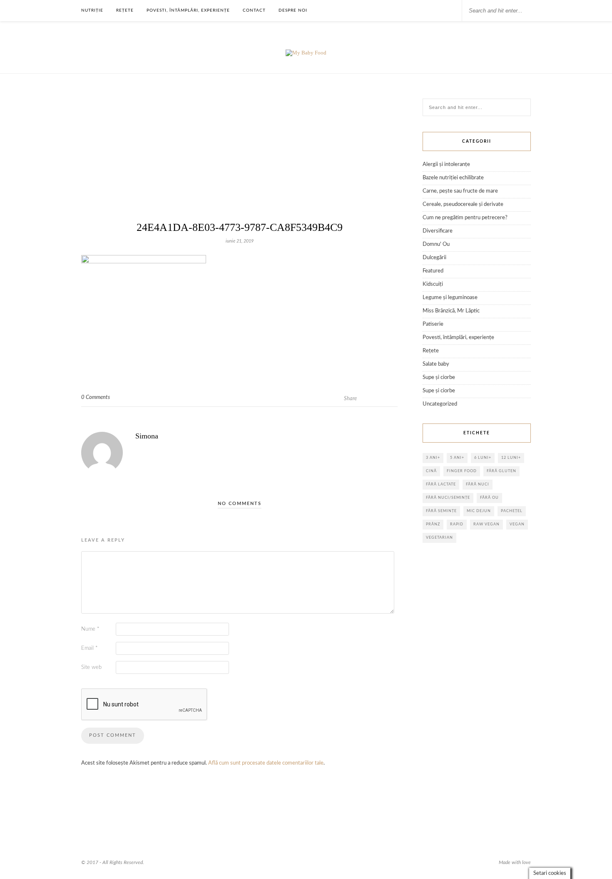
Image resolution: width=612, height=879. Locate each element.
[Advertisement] (239, 161)
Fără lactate (441, 484)
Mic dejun (479, 511)
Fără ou (489, 498)
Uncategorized (440, 404)
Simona (146, 436)
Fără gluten (501, 471)
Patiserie (433, 324)
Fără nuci (477, 484)
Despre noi (293, 10)
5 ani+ (457, 458)
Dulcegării (434, 257)
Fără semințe (441, 511)
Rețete (125, 10)
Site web (91, 667)
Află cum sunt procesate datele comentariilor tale (265, 763)
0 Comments (95, 397)
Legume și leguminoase (450, 297)
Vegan (517, 524)
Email (89, 648)
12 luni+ (511, 458)
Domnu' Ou (436, 244)
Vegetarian (439, 538)
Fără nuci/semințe (448, 498)
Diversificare (438, 231)
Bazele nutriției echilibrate (453, 178)
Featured (433, 271)
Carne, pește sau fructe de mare (460, 191)
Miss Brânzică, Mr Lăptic (451, 311)
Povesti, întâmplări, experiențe (188, 10)
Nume (90, 629)
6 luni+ (482, 458)
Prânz (433, 524)
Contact (254, 10)
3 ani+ (433, 458)
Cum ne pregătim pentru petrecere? (465, 217)
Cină (431, 471)
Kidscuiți (433, 284)
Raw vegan (486, 524)
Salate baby (436, 364)
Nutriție (92, 10)
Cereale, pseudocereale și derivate (463, 204)
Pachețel (511, 511)
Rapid (456, 524)
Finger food (462, 471)
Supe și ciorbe (439, 377)
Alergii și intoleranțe (446, 164)
